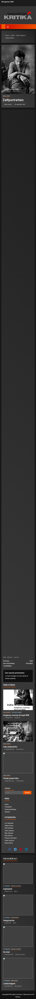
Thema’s (7, 812)
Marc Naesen (9, 833)
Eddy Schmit (9, 843)
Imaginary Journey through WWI (16, 715)
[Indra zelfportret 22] (18, 351)
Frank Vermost (9, 840)
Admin (15, 891)
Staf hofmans (9, 828)
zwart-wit (16, 657)
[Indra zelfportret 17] (18, 481)
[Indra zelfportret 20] (18, 438)
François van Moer (20, 954)
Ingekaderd (7, 889)
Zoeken (7, 788)
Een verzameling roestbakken (8, 663)
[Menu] (7, 26)
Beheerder (17, 717)
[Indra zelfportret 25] (18, 220)
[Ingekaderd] (18, 873)
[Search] (33, 27)
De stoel (6, 952)
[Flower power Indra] (18, 763)
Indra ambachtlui (10, 746)
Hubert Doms (9, 825)
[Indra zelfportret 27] (18, 133)
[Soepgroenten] (18, 905)
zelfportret (9, 657)
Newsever (26, 994)
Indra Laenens (6, 96)
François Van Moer (11, 838)
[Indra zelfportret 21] (18, 394)
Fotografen (8, 807)
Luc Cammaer (9, 823)
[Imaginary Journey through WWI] (18, 700)
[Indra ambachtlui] (18, 731)
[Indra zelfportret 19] (18, 588)
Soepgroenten (8, 920)
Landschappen (9, 983)
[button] (7, 26)
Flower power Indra (11, 778)
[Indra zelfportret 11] (18, 525)
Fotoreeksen (6, 885)
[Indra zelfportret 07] (18, 556)
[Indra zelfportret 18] (18, 631)
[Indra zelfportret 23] (18, 307)
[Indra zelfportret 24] (18, 264)
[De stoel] (18, 936)
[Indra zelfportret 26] (18, 177)
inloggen (13, 676)
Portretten (29, 662)
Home (6, 804)
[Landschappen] (18, 968)
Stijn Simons (9, 835)
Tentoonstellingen (16, 712)
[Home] (3, 26)
